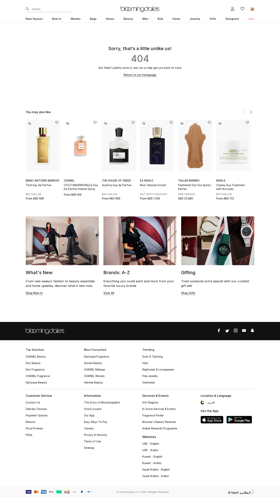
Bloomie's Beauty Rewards (159, 421)
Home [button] (176, 18)
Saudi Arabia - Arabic (155, 476)
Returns (30, 421)
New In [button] (56, 18)
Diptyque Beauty (36, 382)
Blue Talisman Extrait (153, 185)
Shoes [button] (110, 18)
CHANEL (69, 180)
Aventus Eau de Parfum (116, 185)
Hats (145, 363)
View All (108, 293)
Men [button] (145, 18)
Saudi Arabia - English (156, 469)
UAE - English (150, 443)
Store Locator (93, 409)
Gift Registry (150, 402)
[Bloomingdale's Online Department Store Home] (140, 9)
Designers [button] (232, 18)
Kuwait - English (152, 456)
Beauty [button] (128, 18)
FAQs (29, 434)
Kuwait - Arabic (152, 463)
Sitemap (89, 447)
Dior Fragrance (35, 369)
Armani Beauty (93, 363)
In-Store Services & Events (159, 409)
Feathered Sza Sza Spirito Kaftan (194, 186)
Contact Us (33, 402)
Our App (89, 415)
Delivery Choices (36, 409)
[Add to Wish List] (56, 123)
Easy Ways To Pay (95, 421)
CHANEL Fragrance (38, 376)
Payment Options (37, 415)
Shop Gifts (188, 293)
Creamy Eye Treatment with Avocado (230, 186)
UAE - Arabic (150, 450)
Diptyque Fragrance (96, 356)
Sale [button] (251, 18)
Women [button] (76, 18)
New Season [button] (34, 18)
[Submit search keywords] (27, 9)
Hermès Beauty (93, 382)
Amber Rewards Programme (159, 428)
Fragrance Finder (153, 415)
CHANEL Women (94, 376)
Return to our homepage (140, 74)
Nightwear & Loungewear (158, 369)
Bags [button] (93, 18)
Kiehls (220, 180)
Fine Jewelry (150, 376)
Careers (89, 428)
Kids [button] (160, 18)
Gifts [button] (213, 18)
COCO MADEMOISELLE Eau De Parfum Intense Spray (81, 186)
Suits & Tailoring (152, 356)
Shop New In (34, 293)
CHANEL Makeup (94, 369)
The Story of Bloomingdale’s (102, 402)
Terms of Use (92, 441)
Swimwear (148, 382)
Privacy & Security (95, 434)
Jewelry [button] (195, 18)
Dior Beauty (33, 363)
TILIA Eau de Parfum (38, 185)
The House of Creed (116, 180)
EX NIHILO (146, 180)
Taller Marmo (188, 180)
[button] (251, 112)
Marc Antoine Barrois (42, 180)
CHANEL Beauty (36, 356)
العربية (211, 402)
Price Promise (34, 428)
